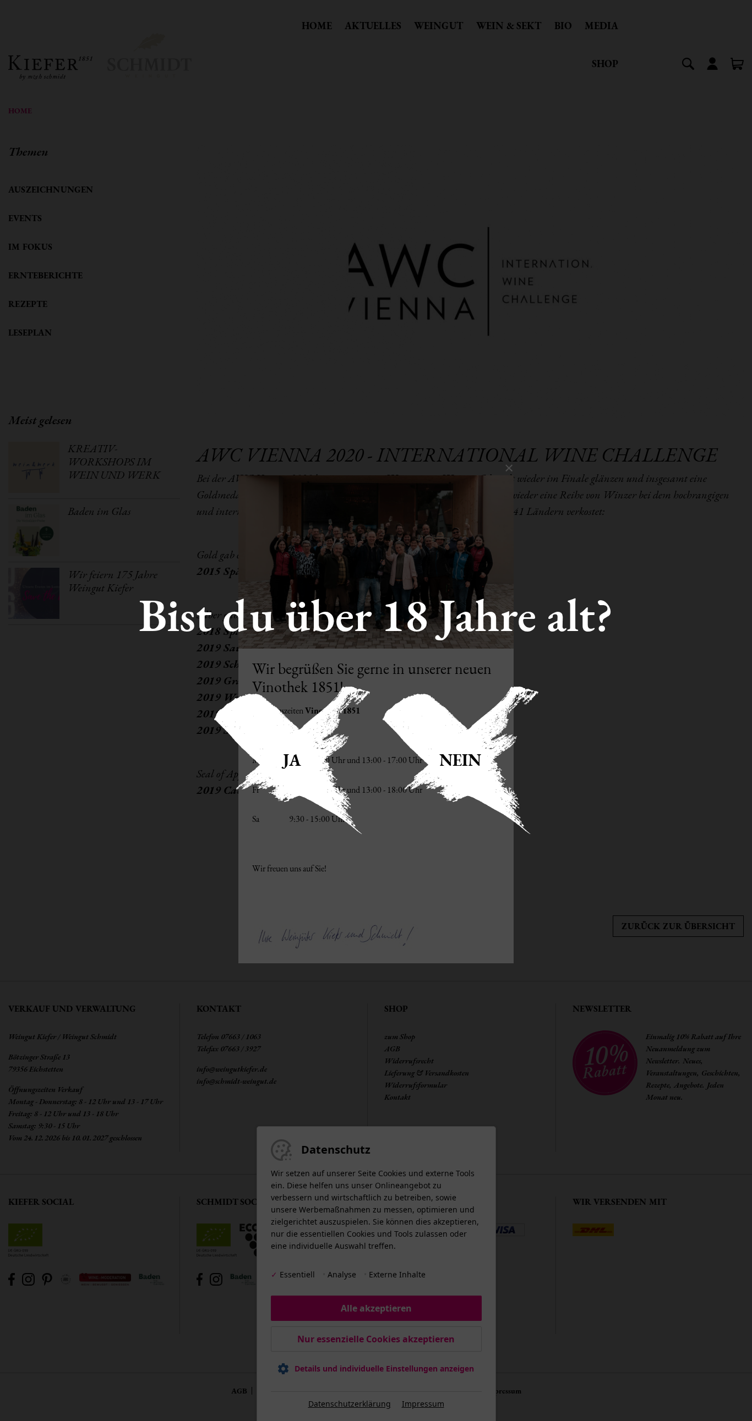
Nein (460, 760)
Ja (292, 760)
